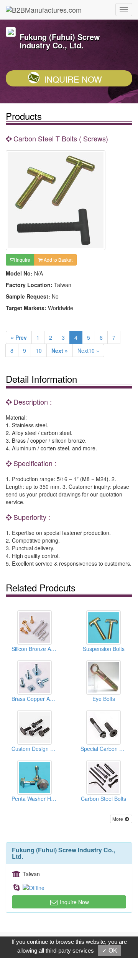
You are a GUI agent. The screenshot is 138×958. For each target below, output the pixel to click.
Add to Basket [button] (57, 259)
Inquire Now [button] (73, 902)
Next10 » (88, 350)
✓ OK (109, 950)
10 (39, 350)
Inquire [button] (22, 259)
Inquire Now (73, 79)
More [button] (118, 818)
